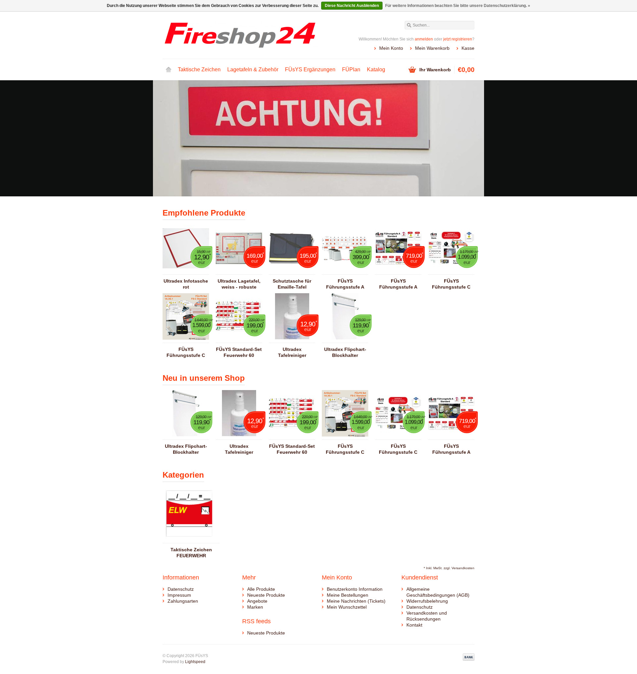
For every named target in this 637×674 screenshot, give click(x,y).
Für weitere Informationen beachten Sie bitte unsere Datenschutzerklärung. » (457, 5)
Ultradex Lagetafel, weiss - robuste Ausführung (239, 284)
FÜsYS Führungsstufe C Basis (451, 284)
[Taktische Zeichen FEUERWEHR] (189, 540)
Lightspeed (195, 661)
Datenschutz (181, 589)
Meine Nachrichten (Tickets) (356, 601)
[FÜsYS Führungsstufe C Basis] (451, 271)
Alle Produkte (261, 589)
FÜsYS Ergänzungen (310, 69)
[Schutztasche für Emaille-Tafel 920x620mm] (292, 271)
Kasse (467, 48)
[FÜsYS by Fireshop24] (240, 35)
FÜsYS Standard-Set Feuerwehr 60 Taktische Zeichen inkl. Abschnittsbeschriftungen (239, 352)
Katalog (376, 69)
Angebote (257, 601)
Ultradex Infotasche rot (186, 284)
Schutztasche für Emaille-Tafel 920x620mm (292, 284)
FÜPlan (351, 69)
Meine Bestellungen (347, 595)
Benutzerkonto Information (355, 589)
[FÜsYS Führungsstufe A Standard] (398, 271)
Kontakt (414, 625)
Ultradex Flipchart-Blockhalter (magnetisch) (345, 352)
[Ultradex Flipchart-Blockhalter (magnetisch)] (345, 339)
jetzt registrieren (457, 39)
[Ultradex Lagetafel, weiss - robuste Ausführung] (239, 271)
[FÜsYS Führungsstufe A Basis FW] (345, 271)
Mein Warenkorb (432, 48)
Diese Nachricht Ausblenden (352, 5)
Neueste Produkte (266, 595)
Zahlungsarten (183, 601)
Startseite (169, 69)
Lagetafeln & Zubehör (252, 69)
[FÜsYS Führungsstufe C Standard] (186, 339)
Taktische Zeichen (199, 69)
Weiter (465, 139)
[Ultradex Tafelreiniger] (292, 339)
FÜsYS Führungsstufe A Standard (398, 284)
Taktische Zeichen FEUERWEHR (191, 552)
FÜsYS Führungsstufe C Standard (186, 352)
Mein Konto (391, 48)
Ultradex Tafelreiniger (292, 352)
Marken (255, 607)
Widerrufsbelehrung (427, 601)
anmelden (424, 39)
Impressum (179, 595)
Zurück (171, 139)
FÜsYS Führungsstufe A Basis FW (345, 284)
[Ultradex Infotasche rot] (186, 271)
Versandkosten (463, 568)
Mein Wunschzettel (347, 607)
